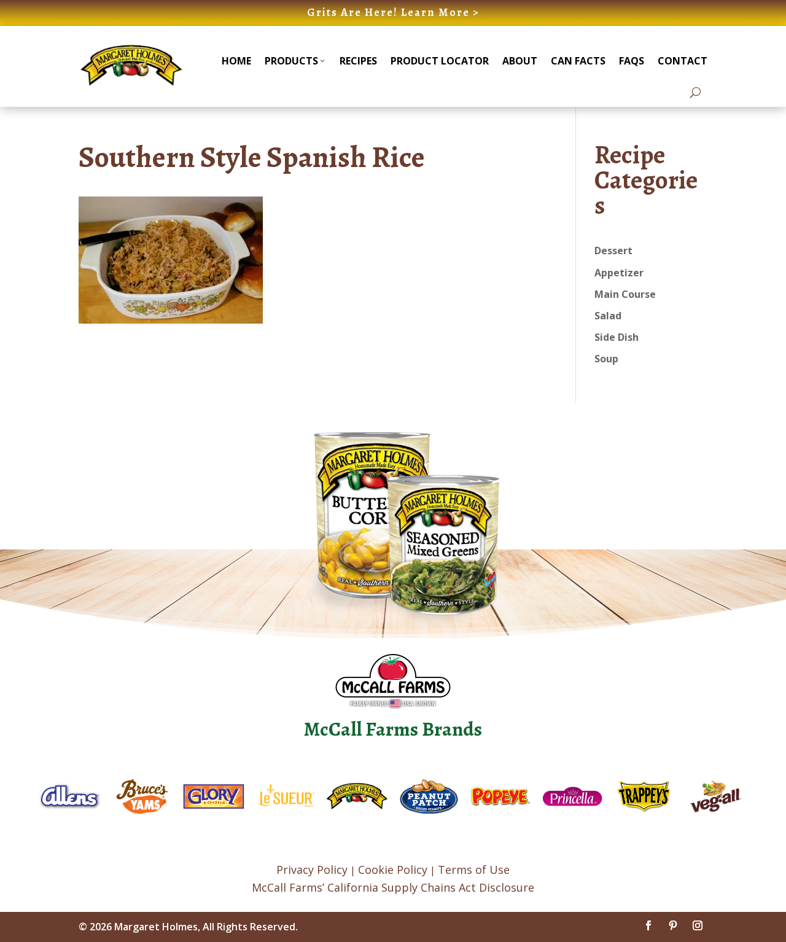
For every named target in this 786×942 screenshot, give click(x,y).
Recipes (358, 61)
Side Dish (616, 337)
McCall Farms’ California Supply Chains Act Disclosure (393, 887)
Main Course (625, 294)
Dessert (613, 250)
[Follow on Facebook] (648, 925)
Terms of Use (474, 869)
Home (236, 61)
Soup (606, 358)
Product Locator (440, 61)
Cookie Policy (392, 869)
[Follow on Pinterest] (673, 925)
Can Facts (578, 61)
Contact (682, 61)
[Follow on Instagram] (697, 925)
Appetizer (619, 272)
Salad (607, 315)
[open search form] (695, 92)
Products (291, 61)
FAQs (631, 61)
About (519, 61)
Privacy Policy (312, 869)
